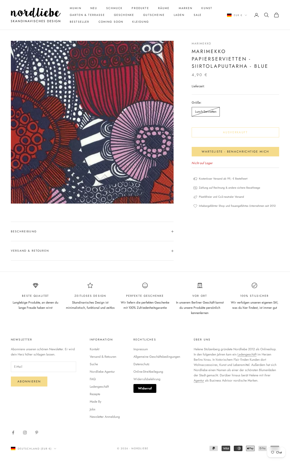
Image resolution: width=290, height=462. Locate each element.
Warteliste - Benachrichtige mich (235, 151)
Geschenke (124, 15)
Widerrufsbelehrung (146, 379)
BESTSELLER (79, 22)
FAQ (93, 379)
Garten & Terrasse (87, 15)
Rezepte (95, 394)
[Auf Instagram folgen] (25, 432)
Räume (164, 8)
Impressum (140, 349)
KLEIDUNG (140, 22)
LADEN (179, 15)
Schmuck (114, 8)
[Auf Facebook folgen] (13, 432)
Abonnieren (29, 381)
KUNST (206, 8)
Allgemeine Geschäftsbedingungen (156, 356)
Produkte (140, 8)
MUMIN (75, 8)
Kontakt (94, 349)
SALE (198, 15)
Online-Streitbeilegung (148, 371)
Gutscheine (154, 15)
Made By (95, 401)
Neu (93, 8)
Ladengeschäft (99, 386)
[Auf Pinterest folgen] (36, 432)
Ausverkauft (235, 132)
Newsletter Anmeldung (105, 416)
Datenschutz (141, 364)
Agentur (199, 380)
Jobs (92, 409)
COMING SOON (111, 22)
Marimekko (201, 43)
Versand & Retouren (103, 356)
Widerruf (145, 388)
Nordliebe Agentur (102, 371)
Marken (186, 8)
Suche (94, 364)
